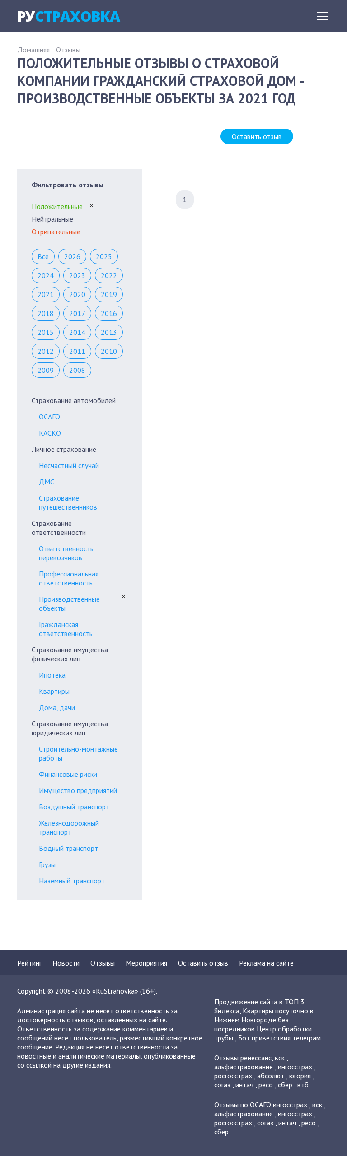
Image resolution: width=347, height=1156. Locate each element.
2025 (104, 256)
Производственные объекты (69, 603)
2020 (77, 294)
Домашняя (33, 49)
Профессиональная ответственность (68, 578)
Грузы (47, 864)
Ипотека (52, 674)
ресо (265, 1084)
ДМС (46, 481)
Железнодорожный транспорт (69, 827)
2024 (46, 275)
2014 (77, 332)
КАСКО (50, 432)
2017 (77, 313)
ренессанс (256, 1057)
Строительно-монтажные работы (78, 753)
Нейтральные (52, 218)
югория (300, 1075)
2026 (72, 256)
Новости (66, 962)
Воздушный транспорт (74, 806)
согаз (222, 1084)
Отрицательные (56, 231)
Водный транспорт (68, 848)
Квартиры (54, 691)
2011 (77, 351)
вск (280, 1057)
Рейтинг (29, 962)
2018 (46, 313)
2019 (109, 294)
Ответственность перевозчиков (66, 553)
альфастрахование (243, 1066)
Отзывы (68, 49)
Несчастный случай (69, 465)
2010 (109, 351)
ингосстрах (295, 1066)
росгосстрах (233, 1075)
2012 (46, 351)
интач (244, 1084)
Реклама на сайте (266, 962)
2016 (109, 313)
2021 (46, 294)
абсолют (270, 1075)
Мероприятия (146, 962)
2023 (77, 275)
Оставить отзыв (257, 136)
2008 (77, 370)
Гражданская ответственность (66, 629)
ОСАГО (49, 416)
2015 (46, 332)
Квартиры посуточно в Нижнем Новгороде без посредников (264, 1019)
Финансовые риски (68, 774)
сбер (285, 1084)
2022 (109, 275)
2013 (109, 332)
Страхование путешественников (68, 502)
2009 (46, 370)
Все (43, 256)
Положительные (57, 206)
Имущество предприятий (78, 790)
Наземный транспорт (72, 880)
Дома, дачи (57, 707)
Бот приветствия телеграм (279, 1037)
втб (303, 1084)
